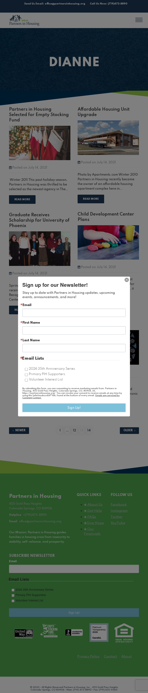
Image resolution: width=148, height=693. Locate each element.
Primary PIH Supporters (47, 374)
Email (26, 305)
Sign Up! (74, 407)
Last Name (31, 340)
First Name (31, 322)
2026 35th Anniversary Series (52, 368)
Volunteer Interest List (46, 379)
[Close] (127, 280)
